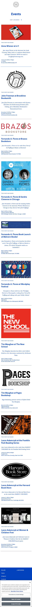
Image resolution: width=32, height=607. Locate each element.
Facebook (3, 579)
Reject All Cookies (16, 599)
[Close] (30, 582)
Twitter (3, 573)
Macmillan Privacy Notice (17, 591)
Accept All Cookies (16, 604)
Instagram (3, 576)
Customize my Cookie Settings (16, 594)
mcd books (21, 570)
